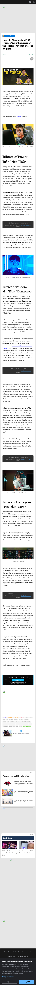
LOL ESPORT (5, 726)
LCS (8, 721)
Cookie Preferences (26, 225)
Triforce (18, 116)
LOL (30, 724)
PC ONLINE (22, 717)
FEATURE (4, 717)
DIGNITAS (26, 719)
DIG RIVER (21, 719)
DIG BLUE (11, 719)
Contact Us (16, 952)
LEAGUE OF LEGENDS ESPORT (8, 724)
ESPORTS (16, 717)
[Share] (11, 58)
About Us (7, 952)
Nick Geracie (16, 731)
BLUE (4, 719)
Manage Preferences (8, 977)
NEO (17, 726)
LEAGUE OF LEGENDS (26, 721)
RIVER (20, 726)
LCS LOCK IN (18, 721)
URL (32, 59)
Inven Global (10, 2)
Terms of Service (27, 952)
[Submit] (18, 58)
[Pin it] (25, 58)
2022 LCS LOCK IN (29, 717)
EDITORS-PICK (10, 717)
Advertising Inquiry (23, 956)
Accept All (27, 982)
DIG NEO (16, 719)
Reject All (9, 982)
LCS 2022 (12, 721)
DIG (7, 719)
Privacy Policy (11, 956)
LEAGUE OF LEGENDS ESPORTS (22, 724)
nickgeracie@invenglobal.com (21, 733)
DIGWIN (4, 721)
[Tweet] (4, 58)
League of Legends (27, 726)
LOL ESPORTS (11, 726)
